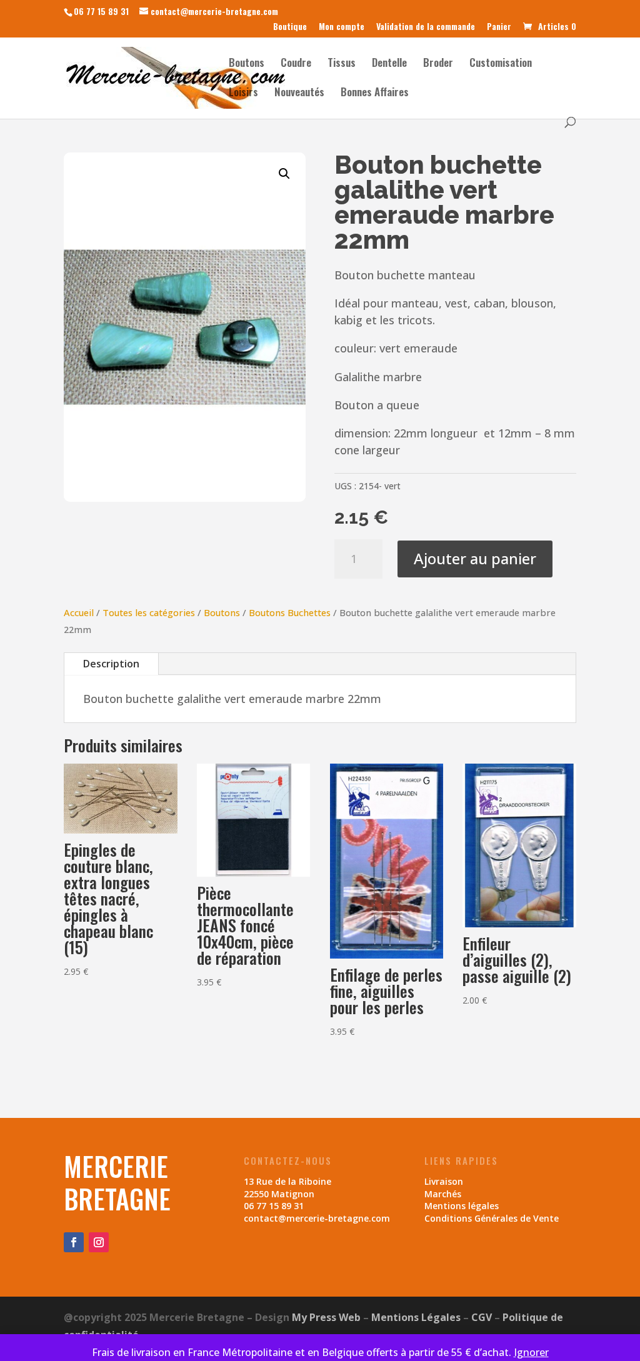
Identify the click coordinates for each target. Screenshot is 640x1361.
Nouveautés (299, 93)
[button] (284, 173)
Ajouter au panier (475, 558)
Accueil (79, 612)
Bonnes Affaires (375, 93)
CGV (481, 1317)
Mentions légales (461, 1206)
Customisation (500, 64)
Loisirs (243, 93)
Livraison (443, 1181)
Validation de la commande (425, 27)
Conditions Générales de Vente (491, 1218)
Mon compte (341, 27)
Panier (499, 27)
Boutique (290, 27)
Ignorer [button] (531, 1352)
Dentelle (389, 64)
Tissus (342, 64)
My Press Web (326, 1317)
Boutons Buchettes (290, 612)
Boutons (246, 64)
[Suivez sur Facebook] (74, 1242)
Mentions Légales (416, 1317)
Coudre (296, 64)
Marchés (442, 1194)
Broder (438, 64)
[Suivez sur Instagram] (99, 1242)
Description (111, 664)
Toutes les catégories (148, 612)
